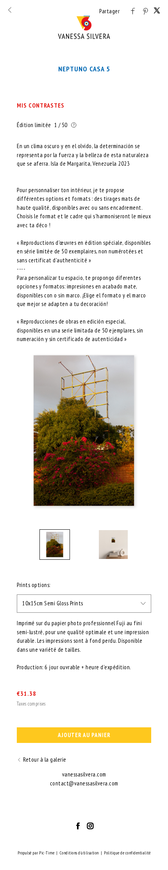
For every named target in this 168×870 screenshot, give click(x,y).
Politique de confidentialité (127, 853)
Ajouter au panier (84, 735)
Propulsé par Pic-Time (36, 853)
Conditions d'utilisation (79, 853)
